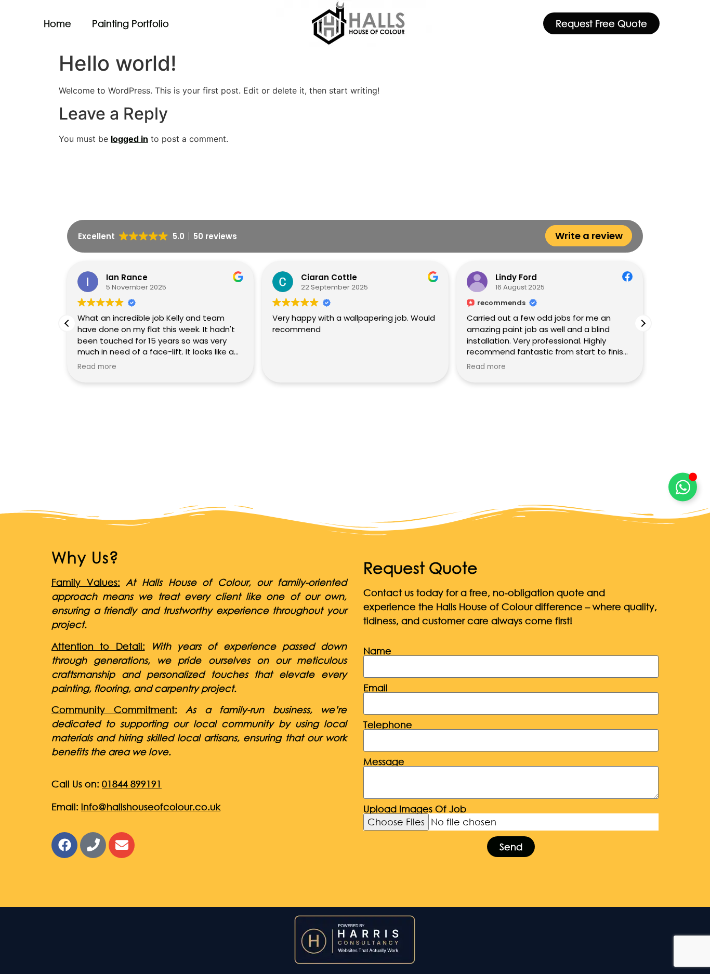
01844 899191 (132, 783)
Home (57, 23)
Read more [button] (324, 367)
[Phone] (93, 845)
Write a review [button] (589, 235)
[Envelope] (122, 845)
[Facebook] (64, 845)
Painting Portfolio (130, 23)
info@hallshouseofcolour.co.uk (150, 806)
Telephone (387, 724)
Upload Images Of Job (414, 808)
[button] (643, 323)
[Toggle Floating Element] (682, 487)
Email (375, 687)
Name (377, 650)
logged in (129, 139)
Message (383, 761)
